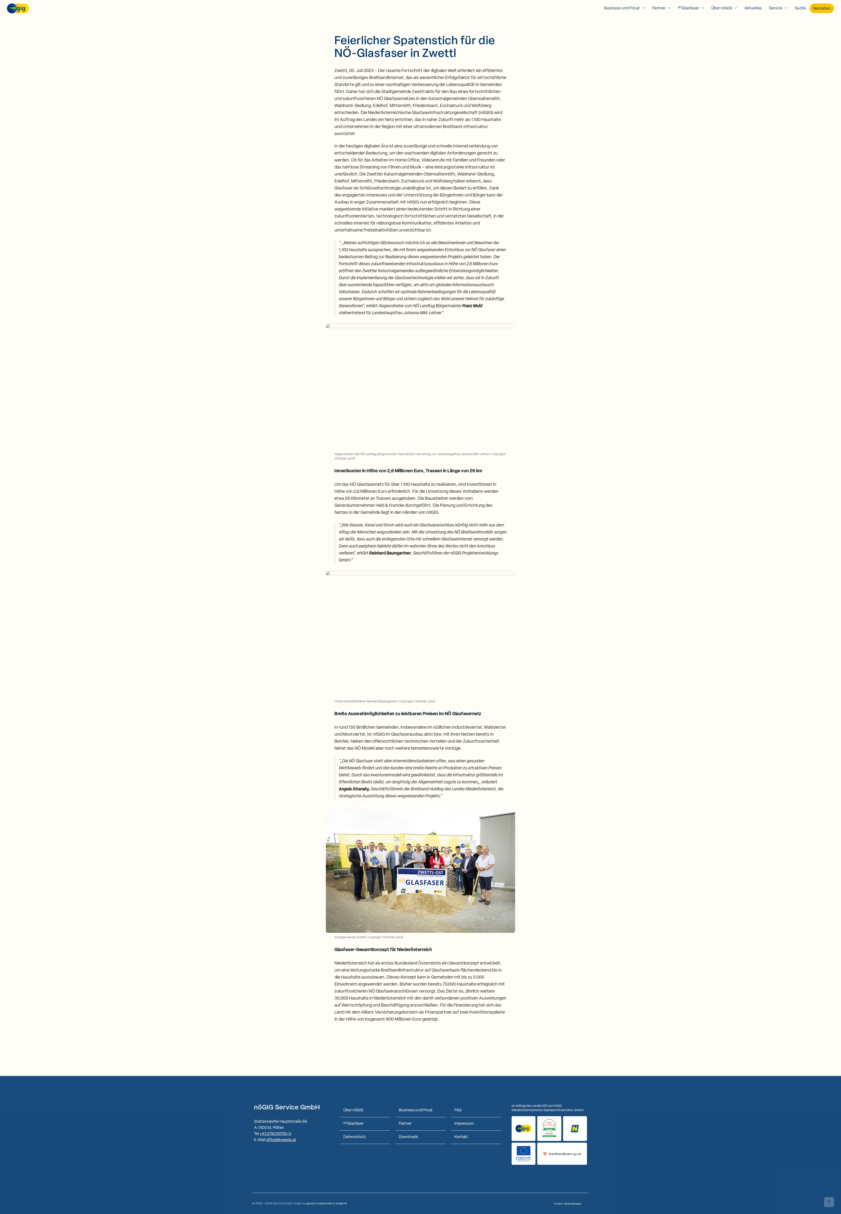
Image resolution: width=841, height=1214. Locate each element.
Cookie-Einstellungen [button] (568, 1204)
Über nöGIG (721, 9)
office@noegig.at (281, 1140)
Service (776, 9)
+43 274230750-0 (275, 1134)
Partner (659, 9)
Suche (800, 9)
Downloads (408, 1137)
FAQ (457, 1110)
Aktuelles (753, 9)
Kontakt (461, 1137)
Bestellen (821, 9)
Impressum (464, 1124)
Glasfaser (688, 8)
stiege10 (341, 1203)
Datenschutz (354, 1137)
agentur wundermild (319, 1203)
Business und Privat (622, 9)
